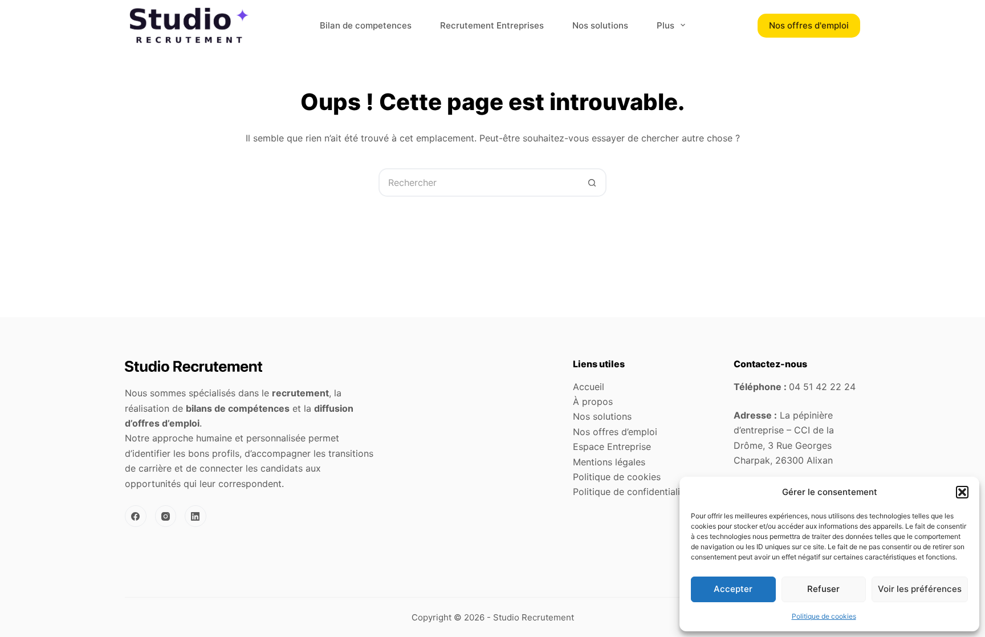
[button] (962, 492)
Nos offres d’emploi (615, 431)
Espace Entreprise (612, 446)
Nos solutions (600, 25)
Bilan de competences (366, 25)
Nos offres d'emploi (809, 25)
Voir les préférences (920, 588)
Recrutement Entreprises (492, 25)
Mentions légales (609, 462)
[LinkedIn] (195, 516)
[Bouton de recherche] (592, 182)
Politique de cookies (824, 616)
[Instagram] (166, 516)
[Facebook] (135, 516)
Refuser (823, 588)
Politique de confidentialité (631, 491)
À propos (593, 401)
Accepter (733, 588)
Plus (665, 25)
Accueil (588, 386)
